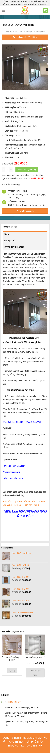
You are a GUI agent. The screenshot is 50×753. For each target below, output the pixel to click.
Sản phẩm (18, 32)
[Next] (44, 656)
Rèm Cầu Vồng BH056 (12, 658)
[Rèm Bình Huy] (25, 10)
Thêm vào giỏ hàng (27, 169)
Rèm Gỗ (17, 505)
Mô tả (6, 234)
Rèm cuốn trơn (39, 32)
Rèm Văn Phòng (31, 505)
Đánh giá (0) (9, 240)
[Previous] (3, 656)
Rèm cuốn (28, 32)
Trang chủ (8, 32)
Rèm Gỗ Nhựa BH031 (35, 657)
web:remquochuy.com (13, 478)
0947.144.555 (14, 702)
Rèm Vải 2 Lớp (9, 501)
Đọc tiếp (12, 670)
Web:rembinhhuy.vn (11, 472)
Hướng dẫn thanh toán (14, 246)
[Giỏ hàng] (45, 10)
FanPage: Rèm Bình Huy (14, 466)
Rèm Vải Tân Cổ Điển (28, 501)
